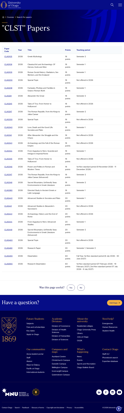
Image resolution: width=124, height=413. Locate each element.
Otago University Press (86, 330)
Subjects (30, 323)
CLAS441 (8, 206)
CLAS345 (8, 159)
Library (80, 333)
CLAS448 (8, 230)
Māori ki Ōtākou (33, 365)
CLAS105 (8, 56)
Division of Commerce (61, 326)
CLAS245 (8, 104)
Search (17, 407)
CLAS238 (8, 88)
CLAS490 (8, 256)
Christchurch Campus (61, 360)
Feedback (25, 407)
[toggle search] (112, 5)
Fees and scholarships (36, 327)
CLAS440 (8, 198)
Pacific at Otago (33, 368)
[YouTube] (119, 392)
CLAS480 (8, 248)
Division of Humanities (61, 336)
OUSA (79, 340)
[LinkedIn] (99, 392)
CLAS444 (8, 222)
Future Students (35, 319)
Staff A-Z (105, 354)
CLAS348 (8, 182)
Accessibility (79, 407)
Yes (70, 288)
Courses (10, 17)
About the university (82, 320)
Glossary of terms (37, 407)
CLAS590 (8, 264)
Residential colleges (85, 326)
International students (35, 372)
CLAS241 (8, 96)
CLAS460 (8, 240)
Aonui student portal (35, 354)
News (79, 356)
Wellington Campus (59, 367)
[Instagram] (112, 392)
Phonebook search (110, 357)
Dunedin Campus (59, 364)
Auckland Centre (59, 356)
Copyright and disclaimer (55, 407)
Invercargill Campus (60, 371)
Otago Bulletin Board (85, 367)
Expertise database (110, 361)
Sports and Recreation (86, 364)
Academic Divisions (57, 320)
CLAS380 (8, 190)
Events (79, 360)
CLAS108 (8, 64)
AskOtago (113, 303)
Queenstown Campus (61, 375)
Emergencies (107, 323)
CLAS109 (8, 72)
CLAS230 (8, 80)
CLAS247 (8, 112)
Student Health (108, 331)
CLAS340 (8, 127)
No (81, 288)
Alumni (29, 361)
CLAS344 (8, 151)
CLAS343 (8, 143)
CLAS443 (8, 214)
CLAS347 (8, 174)
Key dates (31, 331)
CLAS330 (8, 119)
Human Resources (109, 327)
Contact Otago (110, 349)
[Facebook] (106, 392)
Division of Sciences (60, 339)
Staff (28, 357)
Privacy (69, 407)
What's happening (82, 350)
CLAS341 (8, 135)
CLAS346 (8, 167)
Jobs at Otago (83, 337)
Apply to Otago (33, 334)
